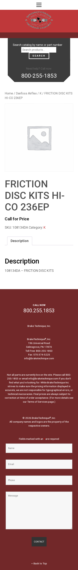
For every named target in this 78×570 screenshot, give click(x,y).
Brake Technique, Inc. (39, 325)
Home (9, 93)
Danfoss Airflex (26, 93)
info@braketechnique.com (39, 358)
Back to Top (40, 563)
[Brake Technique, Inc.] (39, 21)
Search (38, 55)
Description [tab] (20, 241)
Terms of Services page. (40, 401)
